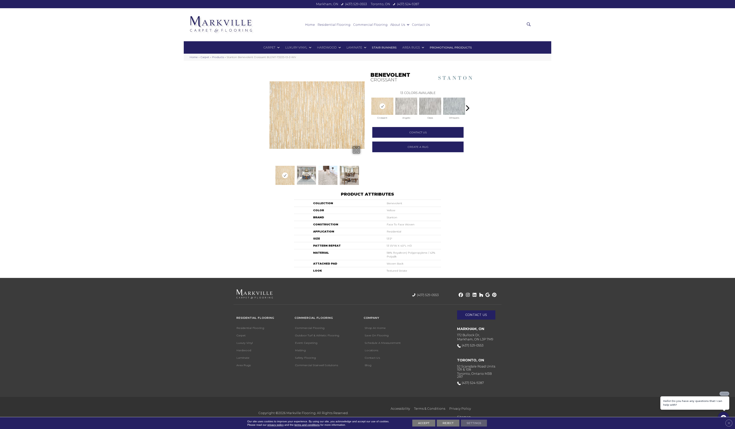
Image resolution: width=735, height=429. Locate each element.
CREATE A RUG (418, 147)
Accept (424, 423)
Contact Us (418, 132)
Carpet (204, 57)
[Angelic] (406, 106)
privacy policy (275, 424)
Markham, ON (327, 4)
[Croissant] (382, 106)
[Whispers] (454, 106)
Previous (368, 102)
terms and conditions (307, 424)
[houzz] (480, 295)
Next (353, 173)
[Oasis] (430, 106)
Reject (448, 423)
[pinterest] (494, 295)
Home (193, 57)
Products (218, 57)
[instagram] (467, 295)
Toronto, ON (380, 4)
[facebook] (460, 295)
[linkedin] (473, 295)
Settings (474, 423)
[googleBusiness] (487, 295)
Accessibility (400, 408)
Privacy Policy (460, 408)
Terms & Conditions (429, 408)
